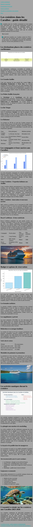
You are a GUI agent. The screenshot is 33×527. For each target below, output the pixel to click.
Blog (2, 13)
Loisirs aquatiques (5, 2)
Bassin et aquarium (5, 4)
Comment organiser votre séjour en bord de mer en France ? (16, 525)
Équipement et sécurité (6, 6)
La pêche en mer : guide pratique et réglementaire (13, 524)
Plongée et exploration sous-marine (9, 11)
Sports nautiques (5, 8)
